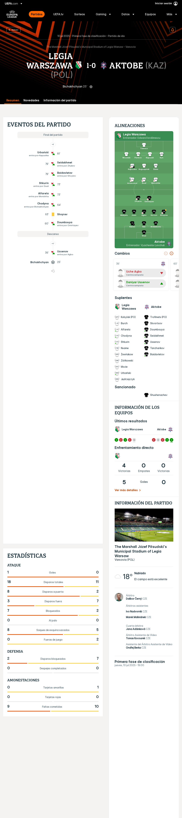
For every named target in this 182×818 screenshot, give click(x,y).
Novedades (31, 100)
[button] (103, 14)
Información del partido (60, 100)
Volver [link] (15, 29)
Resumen (12, 100)
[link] (37, 14)
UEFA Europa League (12, 14)
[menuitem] (38, 14)
